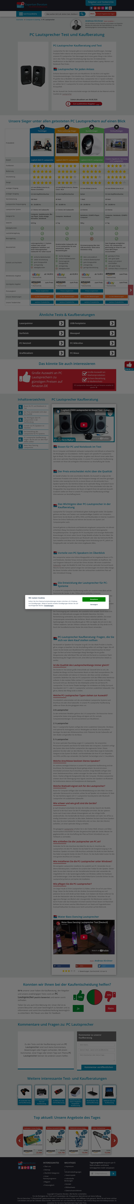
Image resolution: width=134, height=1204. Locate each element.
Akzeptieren (94, 599)
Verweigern (94, 604)
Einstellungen (49, 605)
